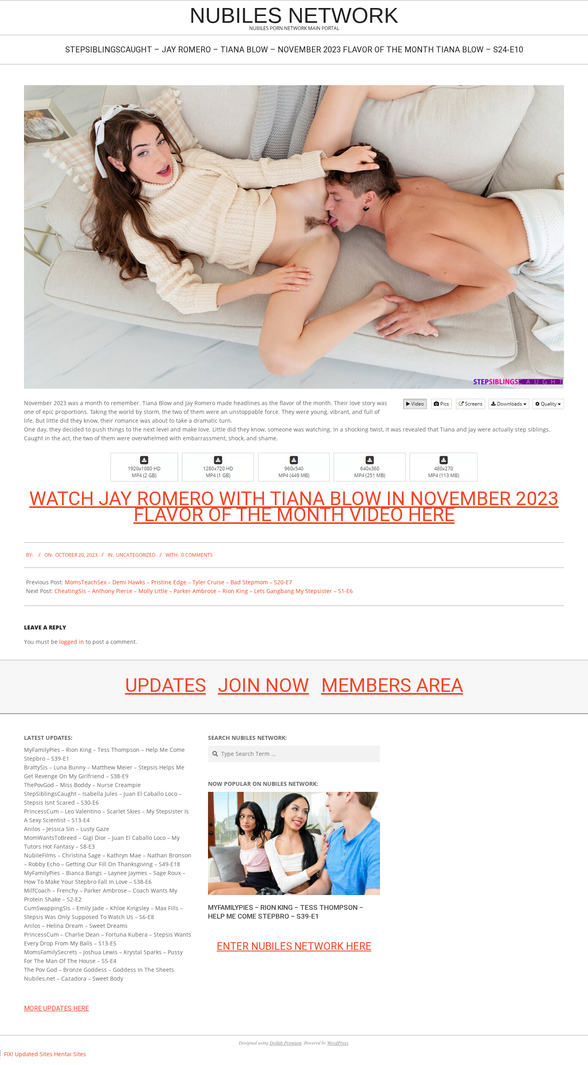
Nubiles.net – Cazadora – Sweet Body (73, 978)
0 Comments (197, 554)
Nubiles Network (294, 15)
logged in (71, 641)
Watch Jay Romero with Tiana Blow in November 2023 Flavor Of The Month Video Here (294, 506)
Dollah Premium (286, 1042)
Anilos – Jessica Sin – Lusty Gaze (66, 829)
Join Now (263, 685)
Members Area (392, 685)
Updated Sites (33, 1054)
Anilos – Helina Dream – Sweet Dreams (76, 925)
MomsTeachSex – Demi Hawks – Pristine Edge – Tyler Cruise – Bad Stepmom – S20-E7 (178, 582)
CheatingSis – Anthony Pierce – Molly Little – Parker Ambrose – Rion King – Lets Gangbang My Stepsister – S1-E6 (203, 591)
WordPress (337, 1042)
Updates (165, 685)
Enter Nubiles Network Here (294, 946)
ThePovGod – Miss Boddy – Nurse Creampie (82, 785)
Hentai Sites (70, 1054)
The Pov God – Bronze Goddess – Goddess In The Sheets (99, 969)
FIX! (8, 1054)
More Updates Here (56, 1008)
